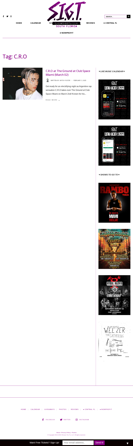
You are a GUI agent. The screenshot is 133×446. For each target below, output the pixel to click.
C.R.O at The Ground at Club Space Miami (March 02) (68, 73)
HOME (19, 23)
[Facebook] (3, 17)
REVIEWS (90, 23)
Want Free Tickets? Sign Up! (44, 442)
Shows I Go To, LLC (68, 435)
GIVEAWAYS (49, 409)
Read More (53, 99)
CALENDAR (35, 23)
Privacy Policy (66, 432)
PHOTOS (62, 409)
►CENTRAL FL (110, 23)
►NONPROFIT (67, 32)
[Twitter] (7, 17)
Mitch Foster (65, 80)
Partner (74, 432)
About (58, 432)
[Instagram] (11, 17)
